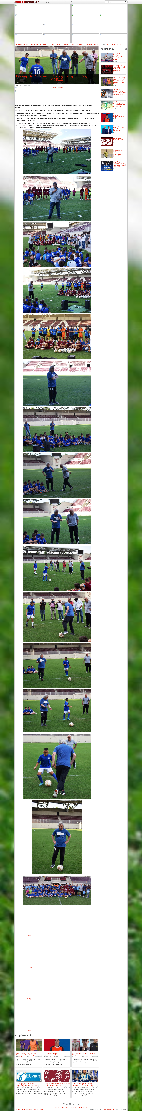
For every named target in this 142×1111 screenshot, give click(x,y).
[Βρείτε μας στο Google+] (74, 1103)
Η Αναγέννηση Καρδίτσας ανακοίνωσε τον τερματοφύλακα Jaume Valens (118, 153)
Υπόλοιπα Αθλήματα (69, 2)
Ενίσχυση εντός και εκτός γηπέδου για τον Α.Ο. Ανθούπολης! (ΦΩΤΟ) (57, 1084)
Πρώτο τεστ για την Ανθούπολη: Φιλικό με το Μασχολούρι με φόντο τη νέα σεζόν (29, 1053)
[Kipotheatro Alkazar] (57, 87)
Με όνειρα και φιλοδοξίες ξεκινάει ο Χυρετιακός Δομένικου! (119, 68)
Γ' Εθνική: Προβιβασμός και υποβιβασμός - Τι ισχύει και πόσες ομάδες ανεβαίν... (27, 1084)
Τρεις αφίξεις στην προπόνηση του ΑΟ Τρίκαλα (84, 1053)
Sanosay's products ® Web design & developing (29, 1109)
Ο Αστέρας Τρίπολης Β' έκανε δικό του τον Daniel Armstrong (119, 164)
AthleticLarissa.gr (108, 1109)
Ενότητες (82, 2)
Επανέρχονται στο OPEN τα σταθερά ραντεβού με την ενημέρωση (119, 128)
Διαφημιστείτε (82, 1107)
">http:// (29, 935)
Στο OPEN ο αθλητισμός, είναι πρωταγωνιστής (118, 139)
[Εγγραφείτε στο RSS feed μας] (78, 1103)
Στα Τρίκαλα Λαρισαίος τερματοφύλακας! (52, 1053)
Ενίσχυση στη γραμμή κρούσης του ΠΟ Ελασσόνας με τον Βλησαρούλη (85, 1084)
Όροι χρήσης (73, 1107)
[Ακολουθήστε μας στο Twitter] (70, 1103)
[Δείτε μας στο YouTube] (67, 1103)
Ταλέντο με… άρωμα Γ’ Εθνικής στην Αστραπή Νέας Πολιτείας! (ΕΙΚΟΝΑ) (55, 44)
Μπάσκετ (56, 2)
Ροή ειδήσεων (107, 48)
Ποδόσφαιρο (46, 2)
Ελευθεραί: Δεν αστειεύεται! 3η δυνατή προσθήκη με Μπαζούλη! (101, 44)
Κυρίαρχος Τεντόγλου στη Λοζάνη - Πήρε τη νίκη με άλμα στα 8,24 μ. (118, 56)
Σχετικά (57, 1107)
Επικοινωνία (64, 1107)
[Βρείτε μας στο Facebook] (64, 1103)
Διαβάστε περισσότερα (118, 44)
